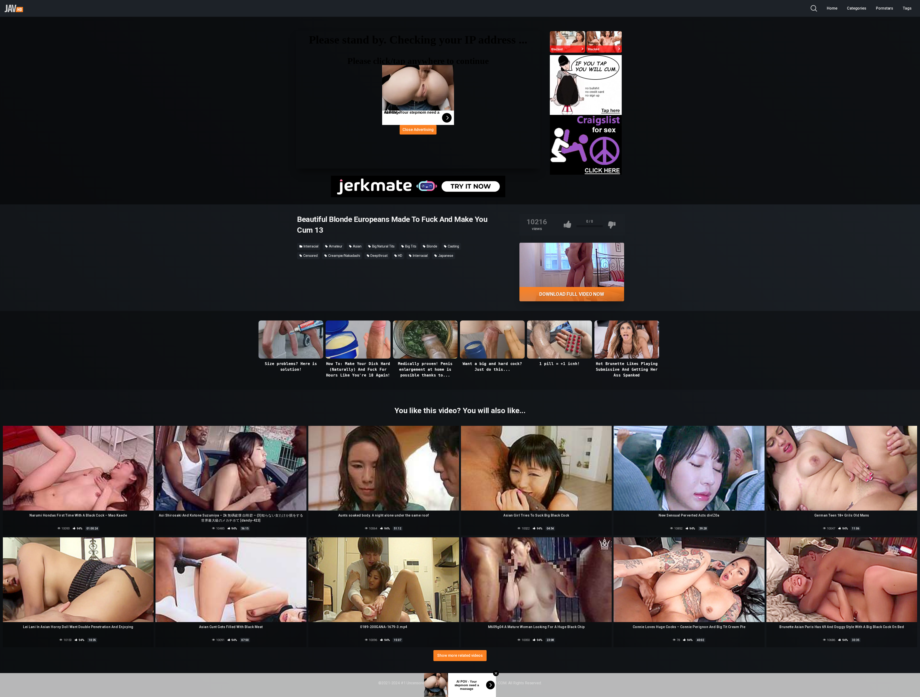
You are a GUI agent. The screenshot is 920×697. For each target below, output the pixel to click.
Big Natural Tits (383, 246)
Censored (310, 256)
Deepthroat (379, 256)
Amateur (335, 246)
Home (832, 8)
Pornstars (884, 8)
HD (399, 256)
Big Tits (410, 246)
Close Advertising (418, 129)
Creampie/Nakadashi (344, 256)
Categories (856, 8)
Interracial (310, 246)
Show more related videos (460, 655)
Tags (907, 8)
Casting (453, 246)
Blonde (431, 246)
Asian (357, 246)
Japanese (445, 256)
